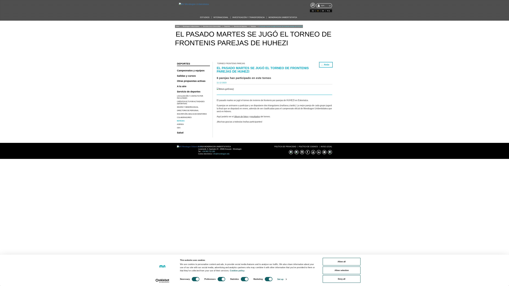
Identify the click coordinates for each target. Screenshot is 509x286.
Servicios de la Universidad (211, 26)
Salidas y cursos (186, 76)
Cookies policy (237, 270)
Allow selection (342, 270)
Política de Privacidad (285, 147)
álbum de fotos (241, 116)
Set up (280, 279)
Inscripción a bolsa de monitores (192, 114)
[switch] (221, 279)
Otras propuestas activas (191, 81)
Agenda (180, 124)
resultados (255, 116)
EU (313, 11)
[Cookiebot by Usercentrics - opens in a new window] (162, 281)
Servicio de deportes (240, 26)
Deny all (341, 279)
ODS (178, 128)
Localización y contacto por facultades (190, 97)
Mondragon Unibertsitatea (191, 26)
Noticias (253, 26)
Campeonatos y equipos (191, 70)
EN (323, 11)
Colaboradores (184, 117)
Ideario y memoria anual (187, 107)
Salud (180, 132)
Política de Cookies (308, 147)
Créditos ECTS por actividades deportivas (191, 103)
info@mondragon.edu (221, 154)
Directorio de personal (188, 110)
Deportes (227, 26)
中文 (328, 11)
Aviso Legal (326, 147)
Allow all (342, 261)
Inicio (177, 26)
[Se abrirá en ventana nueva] (291, 152)
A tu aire (181, 86)
